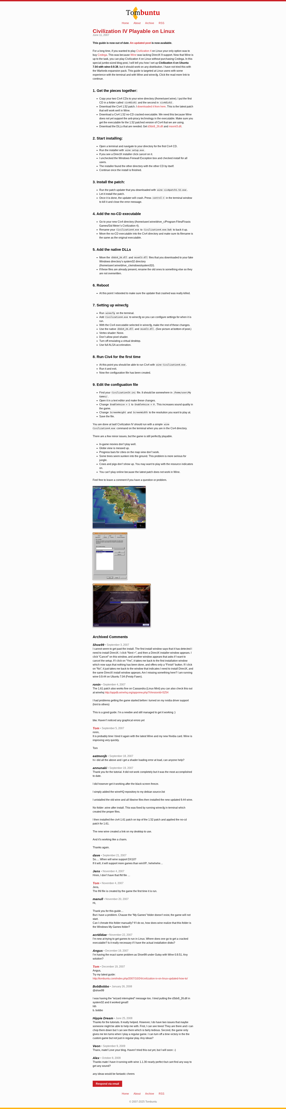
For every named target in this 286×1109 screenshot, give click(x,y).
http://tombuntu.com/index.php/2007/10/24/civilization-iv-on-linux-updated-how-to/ (140, 978)
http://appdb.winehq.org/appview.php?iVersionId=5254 (136, 692)
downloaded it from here (151, 106)
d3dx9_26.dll (155, 126)
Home (125, 23)
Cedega (102, 54)
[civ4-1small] (143, 507)
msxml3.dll (175, 126)
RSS (161, 23)
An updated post (140, 43)
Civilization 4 (143, 50)
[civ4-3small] (143, 605)
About (137, 23)
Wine (133, 54)
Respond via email (107, 1083)
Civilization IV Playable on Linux (134, 31)
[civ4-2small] (143, 555)
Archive (149, 23)
